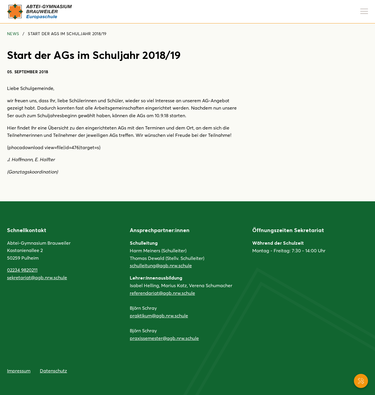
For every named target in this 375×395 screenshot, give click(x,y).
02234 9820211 (22, 270)
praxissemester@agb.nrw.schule (164, 338)
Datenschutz (53, 370)
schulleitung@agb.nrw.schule (161, 265)
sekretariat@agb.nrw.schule (37, 277)
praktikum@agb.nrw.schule (159, 315)
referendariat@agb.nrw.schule (162, 293)
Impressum (18, 370)
